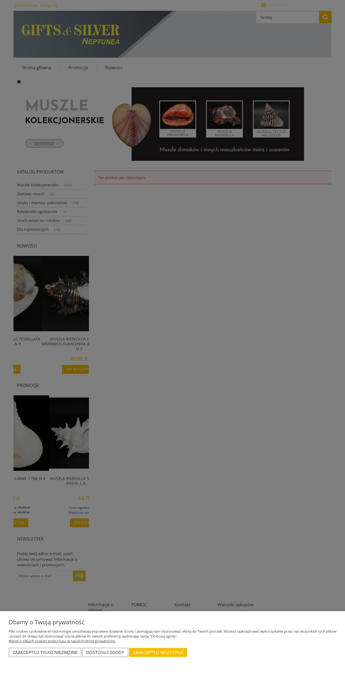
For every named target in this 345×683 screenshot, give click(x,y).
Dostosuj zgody (105, 652)
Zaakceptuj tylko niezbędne (45, 652)
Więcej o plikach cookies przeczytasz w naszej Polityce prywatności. (62, 641)
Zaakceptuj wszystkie (158, 652)
